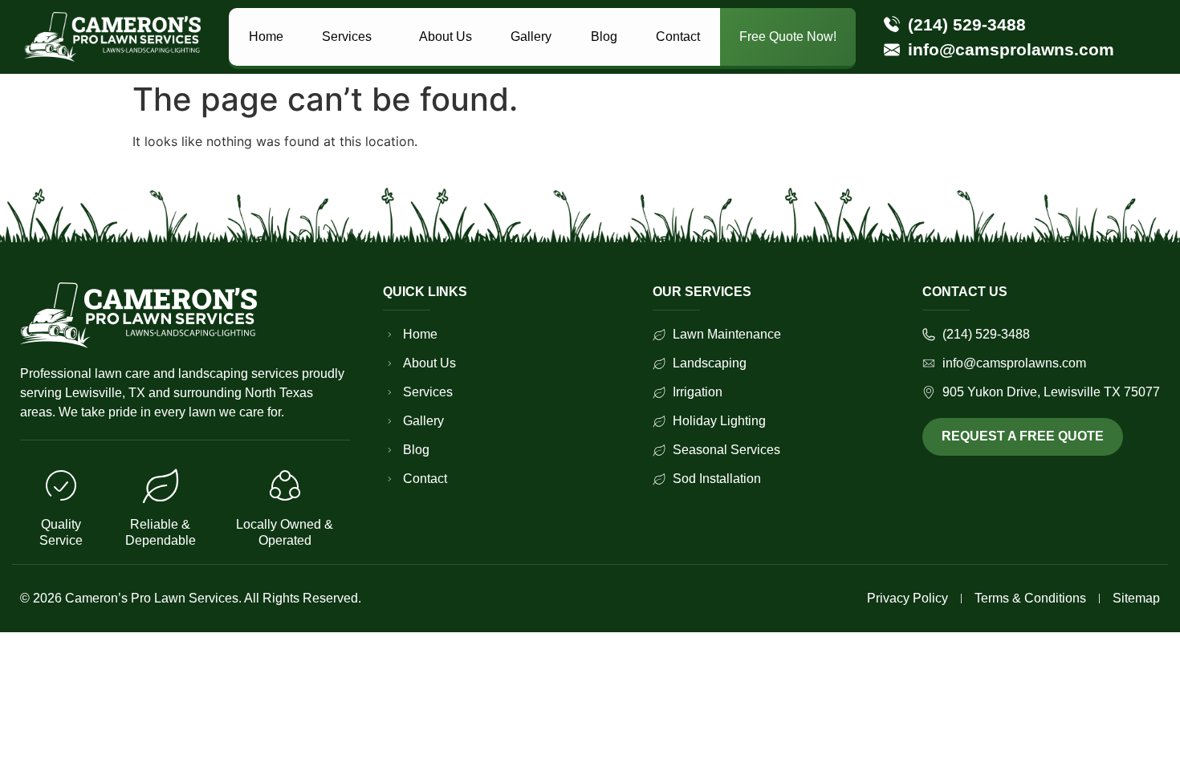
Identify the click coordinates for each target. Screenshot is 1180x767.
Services (347, 36)
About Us (445, 36)
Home (266, 36)
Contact (678, 36)
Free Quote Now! (787, 36)
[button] (351, 37)
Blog (604, 36)
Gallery (531, 36)
